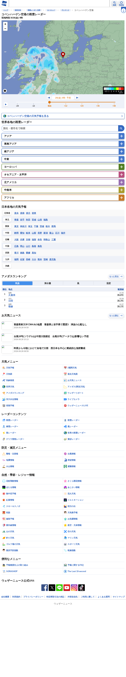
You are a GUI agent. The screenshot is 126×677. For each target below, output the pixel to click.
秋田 (28, 220)
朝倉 (10, 306)
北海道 (7, 213)
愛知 (22, 233)
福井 (63, 233)
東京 (16, 226)
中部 (7, 233)
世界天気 (18, 10)
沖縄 (7, 266)
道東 (34, 213)
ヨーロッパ (51, 10)
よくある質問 (104, 597)
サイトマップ (119, 597)
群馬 (53, 226)
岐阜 (28, 233)
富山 (51, 233)
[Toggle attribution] (5, 91)
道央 (16, 213)
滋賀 (34, 239)
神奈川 (23, 226)
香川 (16, 253)
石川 (57, 233)
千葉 (36, 226)
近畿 (7, 239)
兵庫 (22, 239)
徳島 (22, 253)
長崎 (28, 259)
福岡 (16, 259)
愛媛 (28, 253)
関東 (7, 226)
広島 (16, 246)
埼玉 (30, 226)
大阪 (16, 239)
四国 (7, 253)
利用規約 (16, 597)
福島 (45, 220)
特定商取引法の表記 (55, 597)
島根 (34, 246)
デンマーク (65, 10)
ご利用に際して (88, 597)
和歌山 (46, 239)
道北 (28, 213)
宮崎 (45, 259)
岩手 (22, 220)
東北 (7, 219)
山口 (28, 246)
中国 (7, 246)
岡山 (22, 246)
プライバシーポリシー (33, 597)
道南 (22, 213)
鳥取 (40, 246)
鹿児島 (52, 259)
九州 (7, 259)
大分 (34, 259)
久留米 (11, 295)
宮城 (34, 220)
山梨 (34, 233)
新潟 (45, 233)
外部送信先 (73, 597)
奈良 (40, 239)
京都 (28, 239)
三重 (53, 239)
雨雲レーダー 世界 (34, 10)
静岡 (16, 233)
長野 (40, 233)
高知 (34, 253)
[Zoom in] (5, 24)
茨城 (42, 226)
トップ (5, 10)
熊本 (40, 259)
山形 (40, 220)
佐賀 (22, 259)
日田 (10, 301)
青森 (16, 220)
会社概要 (5, 597)
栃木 (48, 226)
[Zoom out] (5, 28)
